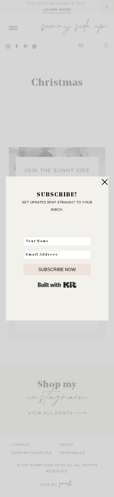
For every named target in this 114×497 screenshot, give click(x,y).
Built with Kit (57, 285)
